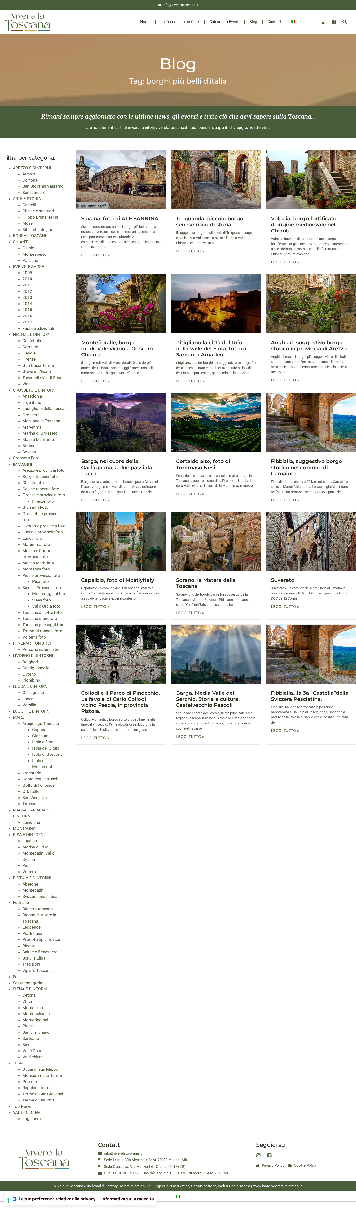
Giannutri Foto (35, 507)
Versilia (29, 704)
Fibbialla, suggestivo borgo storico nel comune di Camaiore (306, 467)
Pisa (27, 865)
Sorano (29, 445)
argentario (32, 402)
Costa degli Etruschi (41, 779)
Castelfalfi (32, 340)
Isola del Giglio (45, 748)
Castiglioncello (36, 667)
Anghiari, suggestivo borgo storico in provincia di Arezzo (309, 345)
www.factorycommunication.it (277, 1186)
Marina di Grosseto (40, 433)
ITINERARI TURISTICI (32, 643)
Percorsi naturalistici (41, 649)
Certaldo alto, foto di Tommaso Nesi (203, 464)
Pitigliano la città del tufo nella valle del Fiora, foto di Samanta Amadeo (211, 348)
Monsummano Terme (42, 1075)
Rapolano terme (37, 1087)
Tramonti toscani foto (42, 630)
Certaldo (30, 346)
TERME (19, 1063)
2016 (27, 316)
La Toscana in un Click (180, 21)
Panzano (30, 260)
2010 (27, 279)
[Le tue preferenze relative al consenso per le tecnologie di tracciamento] (8, 1200)
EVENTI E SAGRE (28, 266)
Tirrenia (29, 803)
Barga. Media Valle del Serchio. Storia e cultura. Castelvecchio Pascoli (208, 699)
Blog (253, 21)
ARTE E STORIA (27, 198)
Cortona (30, 180)
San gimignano (36, 1032)
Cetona (29, 995)
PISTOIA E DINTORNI (32, 877)
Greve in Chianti (37, 371)
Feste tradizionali (38, 328)
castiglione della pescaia (45, 408)
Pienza (29, 1026)
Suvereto (282, 580)
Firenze (29, 359)
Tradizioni (31, 964)
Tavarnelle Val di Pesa (42, 377)
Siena (27, 1044)
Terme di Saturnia (38, 1100)
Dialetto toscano (38, 908)
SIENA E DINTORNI (30, 988)
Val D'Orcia (32, 1050)
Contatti (274, 21)
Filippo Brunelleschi (40, 217)
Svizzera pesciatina (40, 896)
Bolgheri (30, 661)
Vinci (27, 383)
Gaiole (28, 248)
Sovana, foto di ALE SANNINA (119, 219)
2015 (27, 309)
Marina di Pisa (35, 847)
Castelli (29, 204)
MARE (18, 717)
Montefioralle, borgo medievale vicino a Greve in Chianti (117, 348)
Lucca (28, 698)
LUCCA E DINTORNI (31, 686)
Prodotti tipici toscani (42, 939)
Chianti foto (33, 482)
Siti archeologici (37, 229)
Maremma (32, 427)
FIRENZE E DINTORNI (32, 334)
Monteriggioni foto (49, 593)
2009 (27, 272)
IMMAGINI (22, 464)
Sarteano (31, 1038)
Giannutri (40, 735)
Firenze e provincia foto (44, 495)
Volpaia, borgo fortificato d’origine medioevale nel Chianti (304, 225)
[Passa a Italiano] (178, 1196)
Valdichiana (33, 1057)
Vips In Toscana (37, 970)
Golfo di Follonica (38, 785)
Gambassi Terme (38, 365)
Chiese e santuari (38, 210)
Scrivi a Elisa (34, 958)
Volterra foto (34, 637)
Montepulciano (36, 1013)
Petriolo (30, 1081)
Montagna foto (36, 569)
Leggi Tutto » (95, 255)
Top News (22, 1106)
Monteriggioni (35, 1019)
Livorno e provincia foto (44, 526)
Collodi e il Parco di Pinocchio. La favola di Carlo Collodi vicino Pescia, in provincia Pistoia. (120, 702)
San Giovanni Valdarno (43, 186)
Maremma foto (36, 544)
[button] (344, 22)
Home (145, 21)
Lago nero (32, 1118)
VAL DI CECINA (26, 1112)
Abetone (30, 884)
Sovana (29, 451)
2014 (27, 303)
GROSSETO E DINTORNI (35, 390)
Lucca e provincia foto (43, 532)
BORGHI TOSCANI (29, 235)
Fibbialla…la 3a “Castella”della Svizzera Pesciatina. (309, 696)
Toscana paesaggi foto (44, 624)
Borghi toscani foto (40, 476)
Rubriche (21, 902)
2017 (27, 322)
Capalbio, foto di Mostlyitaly (117, 580)
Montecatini (33, 890)
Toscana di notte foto (42, 612)
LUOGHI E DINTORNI (32, 711)
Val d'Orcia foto (46, 606)
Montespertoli (35, 254)
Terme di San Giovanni (43, 1094)
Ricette (29, 945)
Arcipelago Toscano (41, 723)
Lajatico (30, 840)
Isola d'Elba (42, 741)
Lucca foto (32, 538)
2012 (27, 291)
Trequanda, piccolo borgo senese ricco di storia (209, 222)
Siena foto (41, 600)
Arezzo (29, 173)
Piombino (31, 680)
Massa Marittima (38, 439)
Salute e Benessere (40, 951)
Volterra (30, 871)
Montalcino (33, 1007)
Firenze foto (43, 501)
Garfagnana (33, 692)
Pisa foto (40, 581)
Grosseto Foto (26, 457)
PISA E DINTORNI (29, 834)
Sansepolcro (34, 192)
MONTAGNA (24, 828)
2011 (27, 285)
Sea (16, 976)
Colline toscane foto (41, 488)
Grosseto (31, 414)
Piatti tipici (32, 933)
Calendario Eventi (224, 21)
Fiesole (29, 353)
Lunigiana (31, 822)
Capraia (39, 729)
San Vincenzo (35, 797)
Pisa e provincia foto (41, 575)
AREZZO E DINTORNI (32, 167)
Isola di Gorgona (47, 754)
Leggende (32, 927)
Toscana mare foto (40, 618)
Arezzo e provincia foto (44, 470)
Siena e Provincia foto (42, 587)
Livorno (29, 674)
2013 (27, 297)
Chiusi (28, 1001)
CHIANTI (21, 241)
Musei (28, 223)
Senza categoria (27, 982)
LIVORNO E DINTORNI (33, 655)
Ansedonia (32, 396)
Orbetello (31, 791)
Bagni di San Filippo (40, 1069)
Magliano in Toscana (41, 420)
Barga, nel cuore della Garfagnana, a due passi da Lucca (116, 467)
